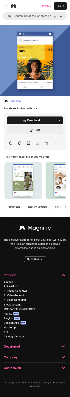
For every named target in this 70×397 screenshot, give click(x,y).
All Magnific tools (14, 336)
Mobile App (10, 327)
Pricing (46, 6)
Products (10, 275)
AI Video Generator (15, 295)
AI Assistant (11, 286)
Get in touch (12, 368)
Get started (12, 346)
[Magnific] (35, 228)
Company (11, 357)
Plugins (11, 318)
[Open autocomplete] (8, 16)
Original (24, 32)
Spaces (8, 281)
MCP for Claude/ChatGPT (19, 309)
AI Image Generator (15, 290)
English (35, 259)
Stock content (12, 304)
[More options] (55, 143)
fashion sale (14, 206)
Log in (60, 6)
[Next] (65, 180)
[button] (35, 259)
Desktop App (14, 322)
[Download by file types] (59, 120)
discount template (37, 206)
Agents (11, 313)
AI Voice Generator (15, 300)
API (6, 332)
